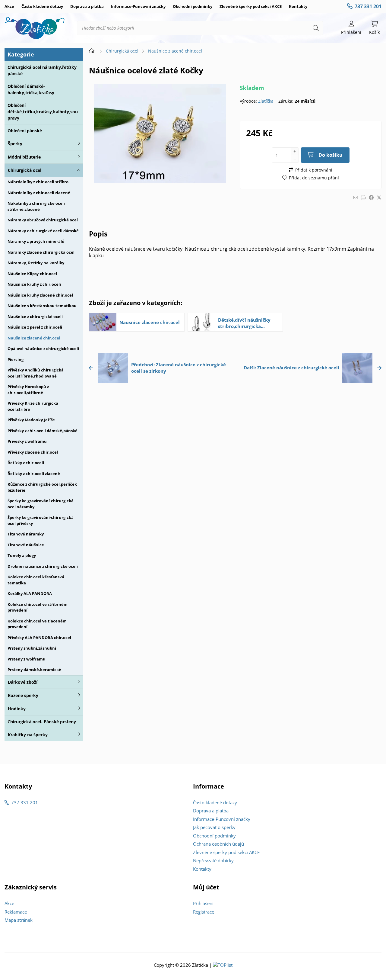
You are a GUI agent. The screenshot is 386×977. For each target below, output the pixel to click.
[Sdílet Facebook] (371, 197)
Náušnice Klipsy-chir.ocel (32, 273)
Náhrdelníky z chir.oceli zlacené (39, 192)
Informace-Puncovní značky (138, 6)
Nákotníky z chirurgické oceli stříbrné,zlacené (36, 206)
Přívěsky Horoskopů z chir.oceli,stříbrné (28, 389)
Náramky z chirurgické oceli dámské (43, 230)
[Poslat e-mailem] (355, 197)
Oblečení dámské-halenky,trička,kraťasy (31, 89)
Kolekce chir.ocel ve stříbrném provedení (38, 607)
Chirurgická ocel (24, 170)
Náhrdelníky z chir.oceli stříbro (38, 182)
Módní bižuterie (24, 157)
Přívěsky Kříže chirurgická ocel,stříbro (33, 406)
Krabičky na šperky (28, 735)
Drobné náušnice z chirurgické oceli (43, 566)
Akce (9, 6)
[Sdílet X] (379, 197)
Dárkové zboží (22, 682)
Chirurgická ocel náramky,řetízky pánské (42, 70)
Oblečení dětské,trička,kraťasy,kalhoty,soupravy (43, 111)
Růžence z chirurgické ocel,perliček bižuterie (42, 487)
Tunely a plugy (22, 555)
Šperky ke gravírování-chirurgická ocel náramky (41, 503)
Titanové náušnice (26, 545)
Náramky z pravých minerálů (36, 241)
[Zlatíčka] (35, 28)
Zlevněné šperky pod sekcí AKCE (251, 6)
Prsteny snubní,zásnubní (32, 648)
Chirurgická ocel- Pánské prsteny (42, 722)
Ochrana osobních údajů (218, 844)
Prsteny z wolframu (27, 659)
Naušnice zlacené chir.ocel (34, 338)
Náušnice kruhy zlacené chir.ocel (40, 295)
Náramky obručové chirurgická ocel (43, 220)
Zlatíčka (266, 101)
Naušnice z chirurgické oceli (35, 316)
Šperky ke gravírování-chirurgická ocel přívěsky (41, 520)
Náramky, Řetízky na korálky (36, 262)
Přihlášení (203, 903)
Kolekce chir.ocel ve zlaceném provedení (37, 624)
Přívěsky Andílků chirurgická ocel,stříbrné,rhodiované (36, 373)
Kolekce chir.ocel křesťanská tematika (36, 580)
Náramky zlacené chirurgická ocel (41, 252)
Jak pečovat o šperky (214, 827)
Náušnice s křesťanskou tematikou (42, 305)
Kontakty (298, 6)
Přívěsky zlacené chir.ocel (33, 452)
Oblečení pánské (25, 130)
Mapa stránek (19, 920)
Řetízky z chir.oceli (26, 462)
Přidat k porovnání (313, 170)
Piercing (16, 359)
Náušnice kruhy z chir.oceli (34, 284)
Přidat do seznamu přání (314, 178)
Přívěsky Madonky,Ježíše (31, 420)
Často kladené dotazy (42, 6)
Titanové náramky (26, 534)
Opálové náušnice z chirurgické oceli (43, 348)
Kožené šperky (23, 695)
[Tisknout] (363, 197)
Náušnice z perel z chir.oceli (35, 327)
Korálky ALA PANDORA (30, 593)
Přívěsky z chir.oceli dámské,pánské (43, 430)
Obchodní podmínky (192, 6)
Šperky (15, 143)
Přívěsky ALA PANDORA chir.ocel (39, 637)
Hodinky (17, 709)
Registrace (203, 912)
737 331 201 (368, 6)
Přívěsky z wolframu (27, 441)
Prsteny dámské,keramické (34, 669)
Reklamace (16, 912)
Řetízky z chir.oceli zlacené (34, 473)
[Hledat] (315, 28)
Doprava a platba (87, 6)
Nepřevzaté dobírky (213, 860)
